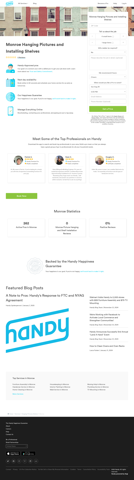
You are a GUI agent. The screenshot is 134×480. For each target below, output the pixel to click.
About (8, 426)
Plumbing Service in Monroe (98, 387)
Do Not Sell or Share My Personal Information (53, 469)
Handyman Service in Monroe (24, 387)
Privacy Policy (95, 118)
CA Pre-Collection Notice (28, 469)
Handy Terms (117, 116)
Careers (8, 429)
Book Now (21, 196)
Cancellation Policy (89, 469)
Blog (34, 3)
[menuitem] (23, 3)
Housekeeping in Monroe (59, 384)
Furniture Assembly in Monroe (24, 384)
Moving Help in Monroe (96, 384)
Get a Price (108, 109)
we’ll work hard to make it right (64, 99)
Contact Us (9, 434)
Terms (79, 469)
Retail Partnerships (12, 442)
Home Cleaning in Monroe (22, 390)
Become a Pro (103, 3)
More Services (18, 394)
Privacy (15, 469)
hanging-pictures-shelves (30, 414)
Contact (8, 469)
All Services (22, 3)
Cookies (73, 469)
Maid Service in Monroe (59, 390)
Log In (124, 3)
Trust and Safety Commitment (41, 71)
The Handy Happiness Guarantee (17, 423)
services (17, 414)
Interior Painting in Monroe (60, 387)
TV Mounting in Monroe (96, 390)
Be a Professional (11, 439)
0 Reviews (21, 57)
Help (115, 3)
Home (11, 414)
